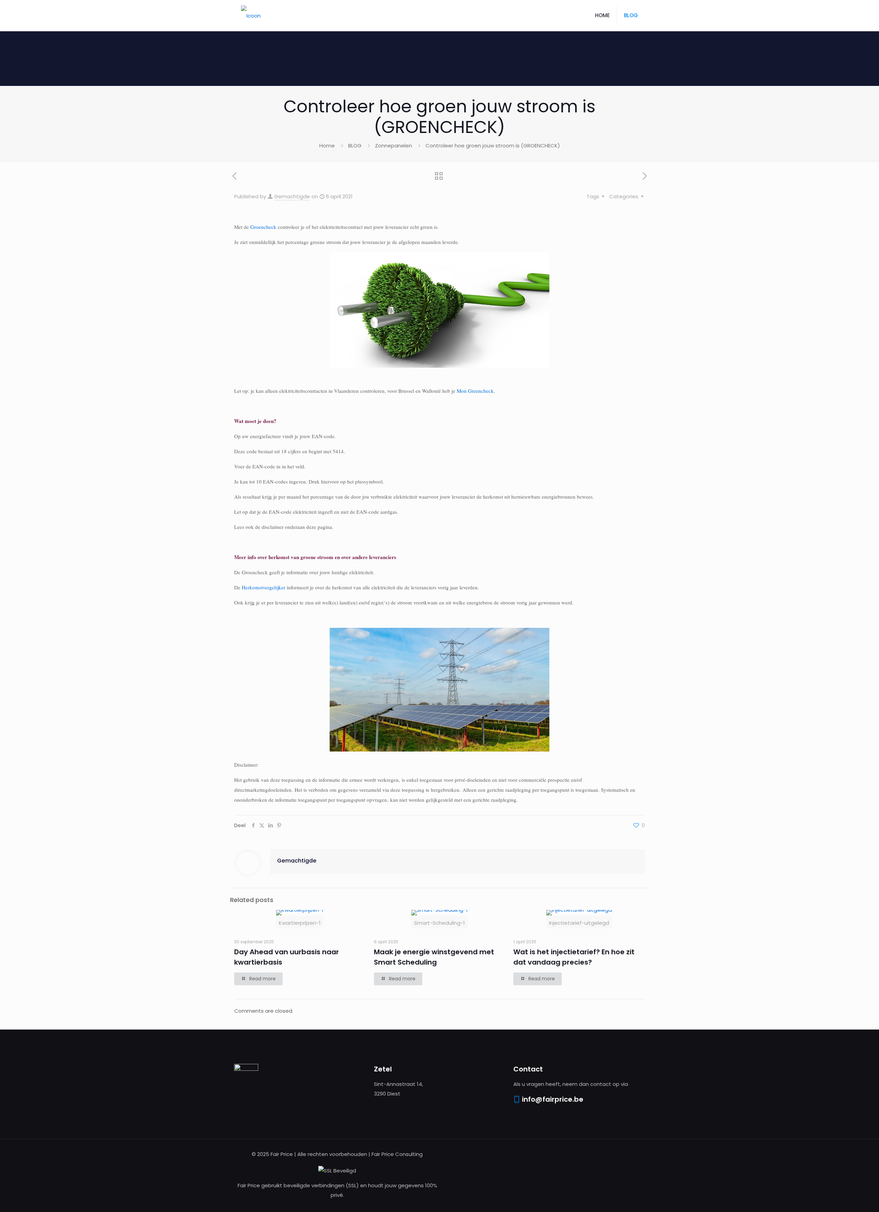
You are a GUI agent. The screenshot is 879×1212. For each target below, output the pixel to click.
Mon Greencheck (475, 390)
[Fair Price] (251, 15)
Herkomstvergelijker (263, 587)
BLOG (355, 145)
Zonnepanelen (393, 145)
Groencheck (263, 226)
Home (327, 145)
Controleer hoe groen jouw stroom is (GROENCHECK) (492, 145)
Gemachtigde (292, 196)
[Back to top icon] (846, 1198)
